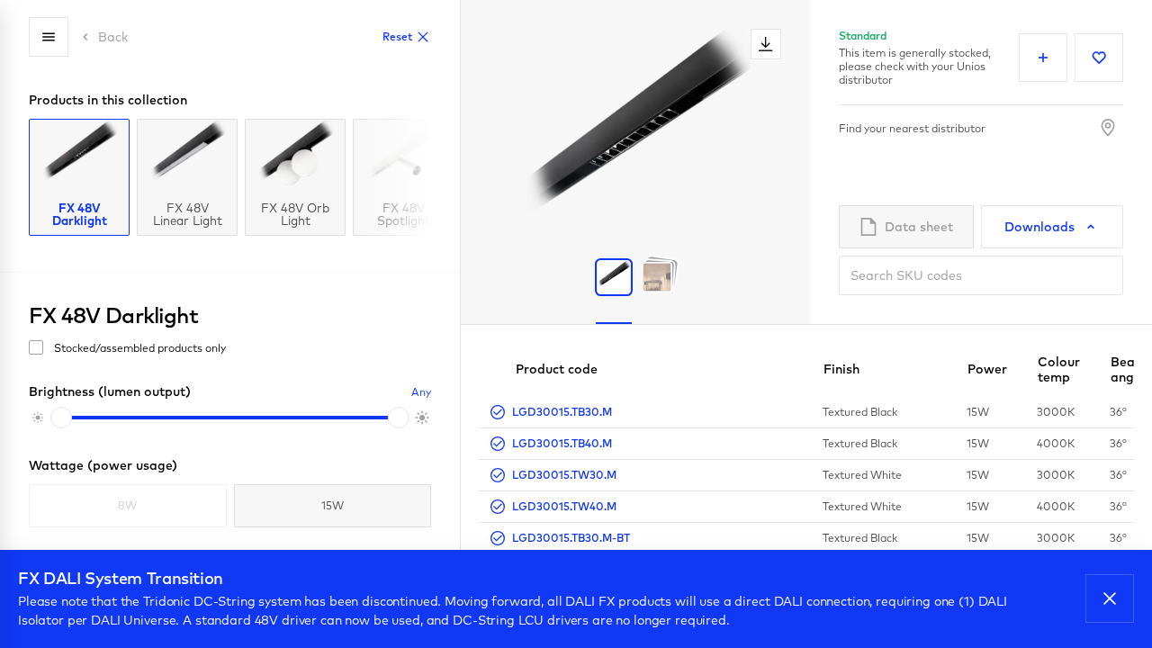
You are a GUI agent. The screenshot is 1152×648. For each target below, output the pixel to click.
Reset (397, 36)
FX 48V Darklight (79, 213)
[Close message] (1109, 598)
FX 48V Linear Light (187, 213)
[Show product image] (614, 277)
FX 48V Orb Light (295, 213)
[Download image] (766, 44)
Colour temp (1059, 369)
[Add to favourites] (1099, 57)
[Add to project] (1043, 57)
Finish (842, 369)
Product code (557, 369)
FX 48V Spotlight (403, 213)
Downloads (1039, 227)
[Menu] (48, 37)
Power (987, 369)
